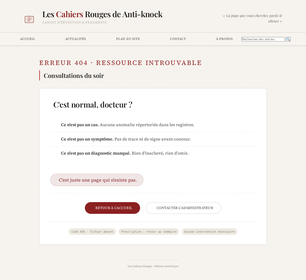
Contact (178, 39)
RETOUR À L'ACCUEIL (113, 207)
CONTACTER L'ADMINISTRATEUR (185, 207)
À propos (224, 39)
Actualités (75, 39)
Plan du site (128, 39)
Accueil (27, 39)
